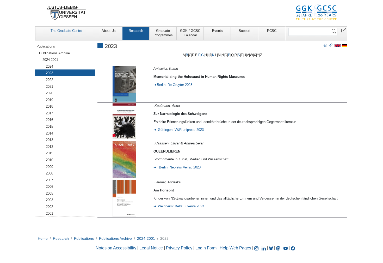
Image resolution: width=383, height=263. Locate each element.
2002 (49, 207)
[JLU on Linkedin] (264, 248)
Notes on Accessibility (116, 248)
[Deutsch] (344, 45)
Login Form (206, 248)
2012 (49, 147)
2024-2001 (50, 60)
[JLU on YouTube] (286, 248)
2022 (49, 80)
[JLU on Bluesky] (271, 248)
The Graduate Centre (66, 31)
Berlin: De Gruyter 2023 (174, 85)
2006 (49, 187)
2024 (49, 66)
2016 (49, 120)
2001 (49, 213)
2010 (49, 160)
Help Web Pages (235, 248)
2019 (49, 100)
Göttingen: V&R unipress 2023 (181, 130)
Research (136, 31)
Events (217, 31)
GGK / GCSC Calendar (190, 33)
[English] (338, 45)
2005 (49, 193)
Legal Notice (151, 248)
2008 (49, 173)
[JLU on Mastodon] (278, 248)
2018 (49, 106)
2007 (49, 180)
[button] (343, 30)
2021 (49, 87)
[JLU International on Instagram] (257, 248)
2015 (49, 126)
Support (244, 31)
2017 (49, 113)
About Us (109, 31)
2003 (49, 200)
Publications (45, 46)
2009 (49, 167)
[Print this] (325, 45)
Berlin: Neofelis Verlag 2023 (179, 167)
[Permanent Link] (331, 45)
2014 (49, 133)
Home (43, 238)
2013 (49, 140)
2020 (49, 93)
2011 (49, 153)
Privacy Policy (179, 248)
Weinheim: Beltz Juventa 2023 (181, 206)
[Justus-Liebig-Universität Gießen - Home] (66, 13)
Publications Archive (54, 53)
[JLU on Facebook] (293, 248)
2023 (49, 73)
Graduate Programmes (163, 33)
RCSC (271, 31)
